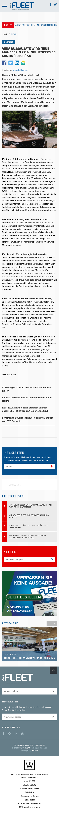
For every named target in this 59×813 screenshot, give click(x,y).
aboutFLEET (29, 781)
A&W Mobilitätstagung (29, 807)
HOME (4, 34)
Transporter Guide (30, 796)
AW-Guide (29, 792)
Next (54, 623)
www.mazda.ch (9, 374)
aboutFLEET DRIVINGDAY (29, 803)
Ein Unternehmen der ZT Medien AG (29, 774)
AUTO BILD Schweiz (29, 789)
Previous (49, 623)
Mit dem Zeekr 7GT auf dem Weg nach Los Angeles (29, 516)
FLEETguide (29, 800)
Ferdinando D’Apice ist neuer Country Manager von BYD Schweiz (27, 537)
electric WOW (29, 785)
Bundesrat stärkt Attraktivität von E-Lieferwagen (28, 526)
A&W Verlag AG (24, 748)
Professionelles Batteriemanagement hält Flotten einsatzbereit (30, 506)
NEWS (13, 34)
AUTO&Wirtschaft (29, 777)
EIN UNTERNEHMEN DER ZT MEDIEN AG (29, 745)
